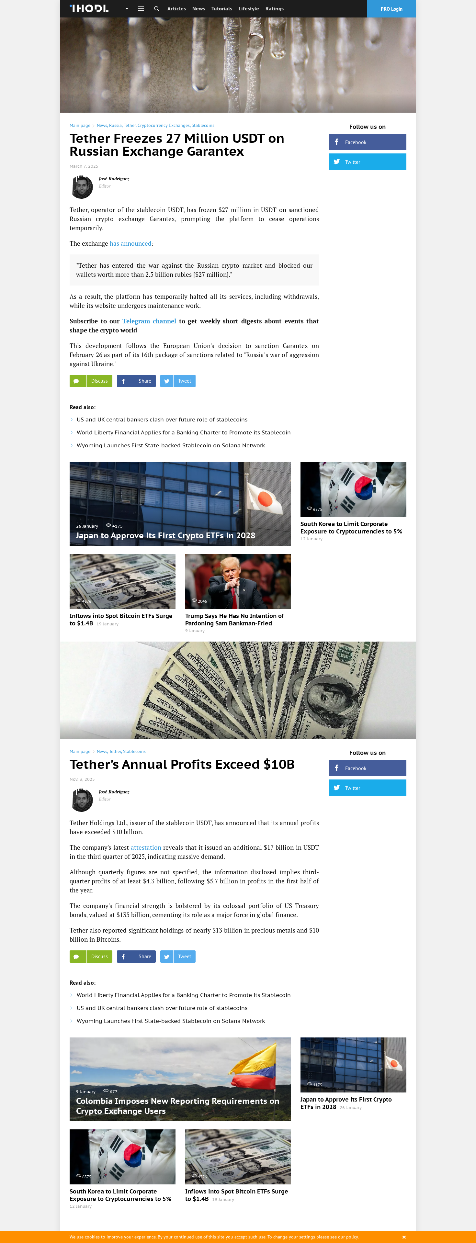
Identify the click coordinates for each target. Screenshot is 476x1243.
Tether (130, 125)
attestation (146, 847)
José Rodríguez (114, 178)
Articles (176, 9)
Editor (104, 186)
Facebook (356, 142)
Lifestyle (249, 9)
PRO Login (391, 9)
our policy (348, 1237)
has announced (131, 243)
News (198, 9)
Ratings (275, 9)
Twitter (352, 162)
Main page (80, 125)
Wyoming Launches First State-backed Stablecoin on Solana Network (171, 445)
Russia (115, 125)
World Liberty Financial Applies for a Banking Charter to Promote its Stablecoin (184, 432)
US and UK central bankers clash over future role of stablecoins (162, 419)
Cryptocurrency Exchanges (164, 125)
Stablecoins (203, 125)
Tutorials (221, 9)
